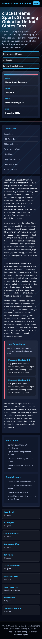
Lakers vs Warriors (12, 159)
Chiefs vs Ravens (11, 144)
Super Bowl (9, 134)
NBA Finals (8, 154)
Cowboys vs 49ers (12, 149)
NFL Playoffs (9, 139)
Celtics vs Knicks (11, 164)
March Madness (10, 169)
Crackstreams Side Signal (16, 3)
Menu (36, 3)
